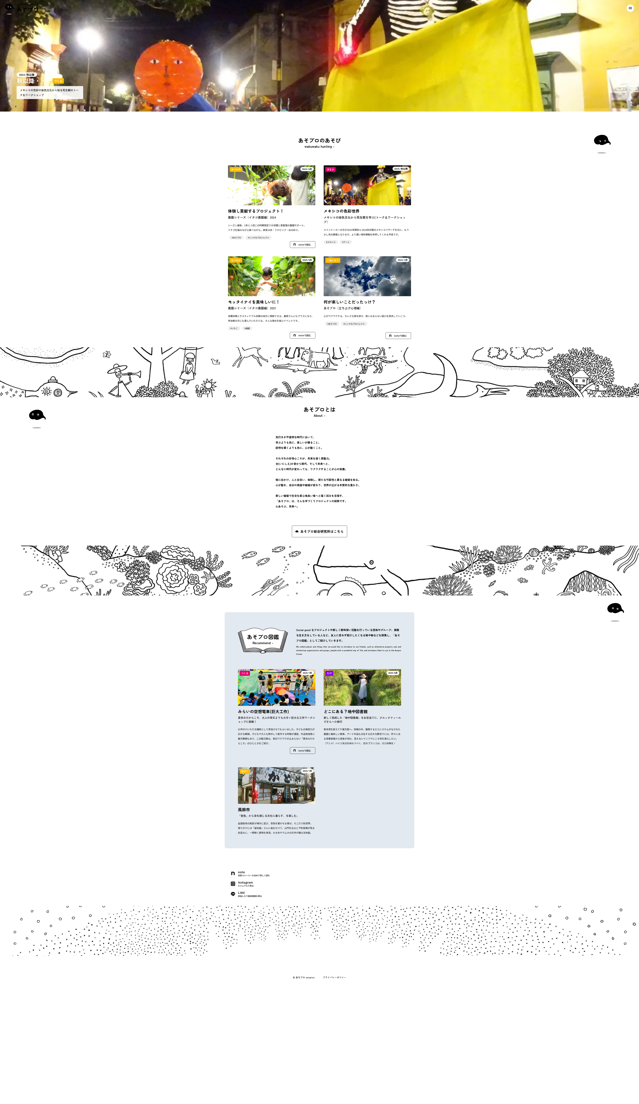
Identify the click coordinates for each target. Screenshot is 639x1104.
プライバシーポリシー (334, 977)
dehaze (630, 8)
